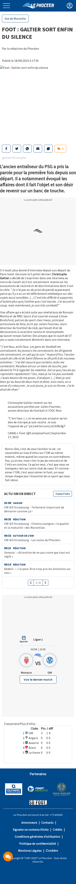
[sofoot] (38, 802)
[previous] (31, 582)
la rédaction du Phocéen (23, 48)
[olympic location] (13, 789)
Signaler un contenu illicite (31, 829)
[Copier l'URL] (48, 149)
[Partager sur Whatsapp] (27, 149)
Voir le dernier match (38, 679)
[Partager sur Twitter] (16, 149)
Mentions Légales (30, 850)
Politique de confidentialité (37, 843)
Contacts (47, 822)
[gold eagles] (61, 789)
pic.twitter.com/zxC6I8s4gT (47, 426)
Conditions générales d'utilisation (37, 836)
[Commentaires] (8, 856)
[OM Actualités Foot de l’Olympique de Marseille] (38, 5)
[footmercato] (37, 789)
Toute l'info (62, 494)
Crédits (57, 829)
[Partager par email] (38, 149)
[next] (45, 582)
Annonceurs (29, 822)
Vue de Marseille (15, 18)
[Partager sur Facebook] (6, 149)
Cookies (52, 850)
